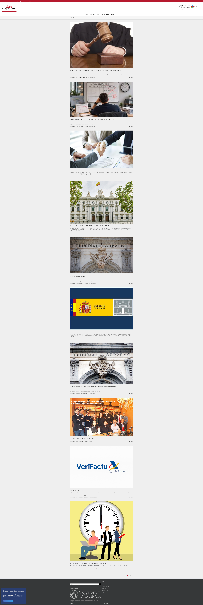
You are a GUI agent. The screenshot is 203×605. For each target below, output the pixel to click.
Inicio (104, 584)
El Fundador (105, 590)
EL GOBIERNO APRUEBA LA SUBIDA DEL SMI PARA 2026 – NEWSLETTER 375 (85, 332)
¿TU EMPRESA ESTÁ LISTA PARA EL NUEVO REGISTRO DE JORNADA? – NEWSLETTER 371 (88, 563)
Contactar (105, 597)
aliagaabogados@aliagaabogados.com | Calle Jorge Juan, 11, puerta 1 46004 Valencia (26, 1)
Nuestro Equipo (106, 586)
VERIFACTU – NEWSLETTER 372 (76, 490)
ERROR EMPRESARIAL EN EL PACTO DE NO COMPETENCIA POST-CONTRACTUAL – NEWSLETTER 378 (90, 170)
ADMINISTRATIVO (82, 77)
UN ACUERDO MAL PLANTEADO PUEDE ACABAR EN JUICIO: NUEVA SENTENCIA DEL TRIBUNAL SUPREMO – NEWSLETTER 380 (95, 70)
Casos (104, 594)
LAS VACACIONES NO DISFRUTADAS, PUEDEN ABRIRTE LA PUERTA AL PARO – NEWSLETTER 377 (89, 225)
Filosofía (104, 588)
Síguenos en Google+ (74, 588)
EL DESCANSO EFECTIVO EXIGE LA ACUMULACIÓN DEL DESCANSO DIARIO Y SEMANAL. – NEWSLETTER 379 (92, 119)
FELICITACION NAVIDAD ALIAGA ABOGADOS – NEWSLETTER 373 (83, 438)
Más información (131, 77)
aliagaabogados (73, 77)
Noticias (86, 77)
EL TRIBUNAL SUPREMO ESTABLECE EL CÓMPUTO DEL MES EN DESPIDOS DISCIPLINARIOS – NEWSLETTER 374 (93, 386)
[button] (115, 14)
